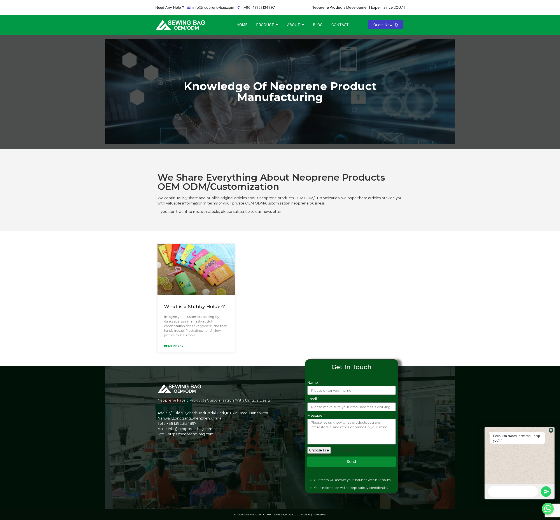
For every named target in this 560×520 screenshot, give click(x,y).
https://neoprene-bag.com (191, 434)
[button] (385, 24)
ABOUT (293, 25)
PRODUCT (265, 25)
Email (312, 399)
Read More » (174, 346)
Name (313, 383)
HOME (241, 25)
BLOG (318, 25)
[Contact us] (548, 509)
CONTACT (340, 25)
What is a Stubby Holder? (194, 306)
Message (315, 416)
